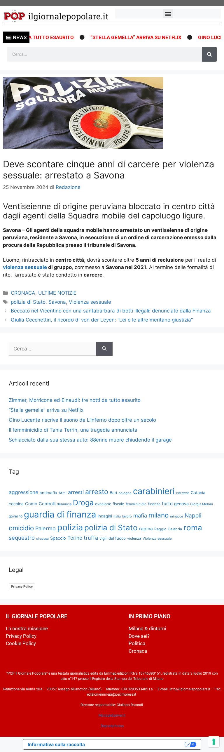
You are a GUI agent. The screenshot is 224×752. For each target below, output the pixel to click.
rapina (146, 529)
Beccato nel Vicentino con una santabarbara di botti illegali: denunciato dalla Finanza (111, 311)
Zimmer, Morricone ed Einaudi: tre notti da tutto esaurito (75, 400)
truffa (91, 537)
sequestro (22, 537)
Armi (62, 493)
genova (181, 503)
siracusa (42, 539)
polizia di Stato (28, 302)
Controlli (47, 503)
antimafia (48, 492)
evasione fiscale (109, 503)
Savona (57, 302)
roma (192, 527)
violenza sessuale (25, 267)
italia (117, 516)
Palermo (45, 528)
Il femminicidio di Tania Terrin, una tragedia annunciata (73, 430)
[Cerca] (209, 54)
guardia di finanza (60, 514)
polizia (70, 527)
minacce (176, 516)
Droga (83, 502)
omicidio (21, 528)
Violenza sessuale (90, 302)
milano (158, 515)
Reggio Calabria (168, 529)
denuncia (64, 504)
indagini (105, 516)
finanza (154, 504)
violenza (134, 538)
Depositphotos (112, 726)
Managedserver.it (112, 715)
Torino (74, 538)
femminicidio (136, 504)
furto (167, 503)
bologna (125, 493)
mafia (140, 515)
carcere (182, 493)
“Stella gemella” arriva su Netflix (129, 37)
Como (31, 503)
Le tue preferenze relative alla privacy (137, 744)
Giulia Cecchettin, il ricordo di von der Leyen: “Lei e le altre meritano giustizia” (102, 320)
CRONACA (23, 293)
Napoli (193, 515)
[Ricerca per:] (52, 349)
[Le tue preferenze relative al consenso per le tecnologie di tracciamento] (213, 741)
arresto (96, 491)
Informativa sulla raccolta (56, 744)
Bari (113, 492)
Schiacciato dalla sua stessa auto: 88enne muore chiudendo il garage (90, 440)
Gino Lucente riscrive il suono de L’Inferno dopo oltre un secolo (82, 420)
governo (15, 516)
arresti (76, 492)
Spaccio (58, 538)
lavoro (127, 516)
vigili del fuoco (112, 538)
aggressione (23, 492)
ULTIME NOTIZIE (57, 293)
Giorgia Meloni (201, 504)
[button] (168, 13)
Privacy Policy (22, 586)
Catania (198, 492)
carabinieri (154, 491)
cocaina (16, 503)
